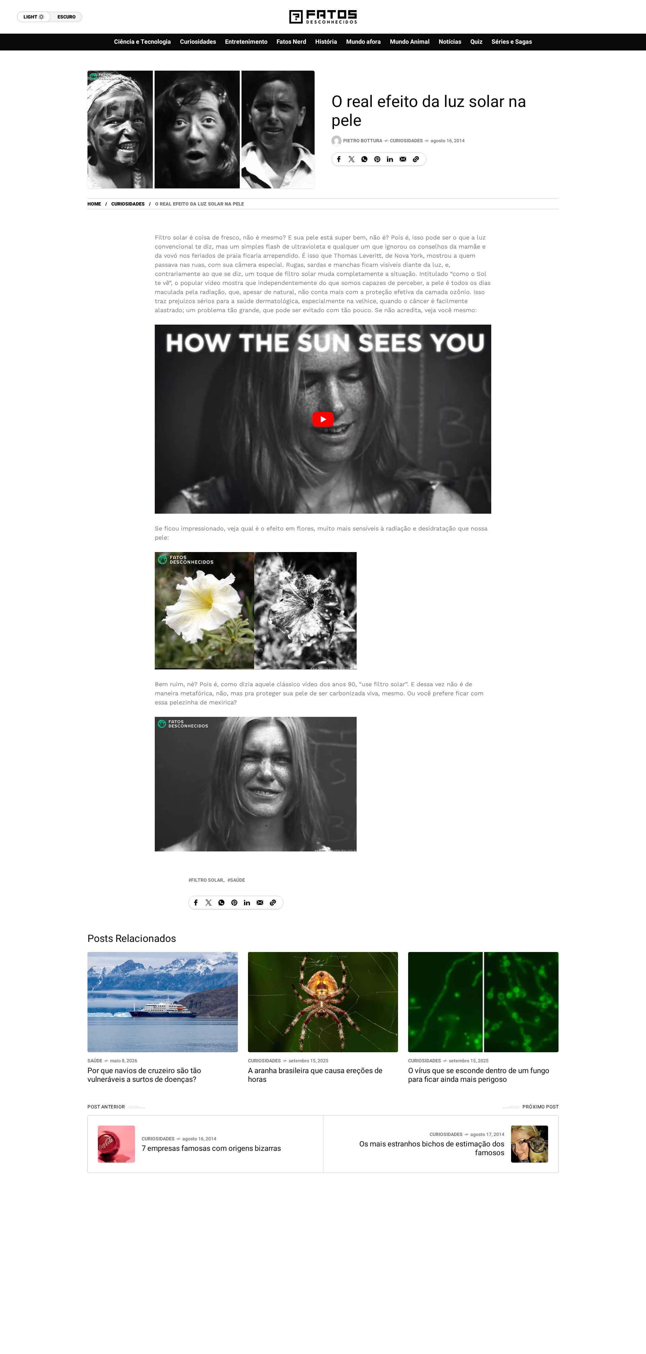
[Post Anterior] (116, 1144)
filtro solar (207, 880)
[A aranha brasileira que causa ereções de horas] (323, 1001)
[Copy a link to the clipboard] (415, 159)
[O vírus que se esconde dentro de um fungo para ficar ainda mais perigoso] (483, 1001)
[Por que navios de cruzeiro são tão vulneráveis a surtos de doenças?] (162, 1001)
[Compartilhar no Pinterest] (377, 159)
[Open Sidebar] (619, 77)
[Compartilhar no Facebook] (338, 159)
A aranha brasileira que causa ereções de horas (315, 1075)
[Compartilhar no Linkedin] (390, 159)
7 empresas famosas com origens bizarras (211, 1148)
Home (94, 204)
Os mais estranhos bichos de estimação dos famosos (431, 1148)
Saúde (94, 1060)
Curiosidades (406, 140)
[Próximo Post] (529, 1144)
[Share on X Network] (351, 159)
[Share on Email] (402, 159)
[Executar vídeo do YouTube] (323, 419)
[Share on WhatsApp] (364, 159)
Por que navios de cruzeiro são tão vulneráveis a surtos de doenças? (144, 1075)
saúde (237, 880)
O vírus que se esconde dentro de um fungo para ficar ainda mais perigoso (478, 1075)
